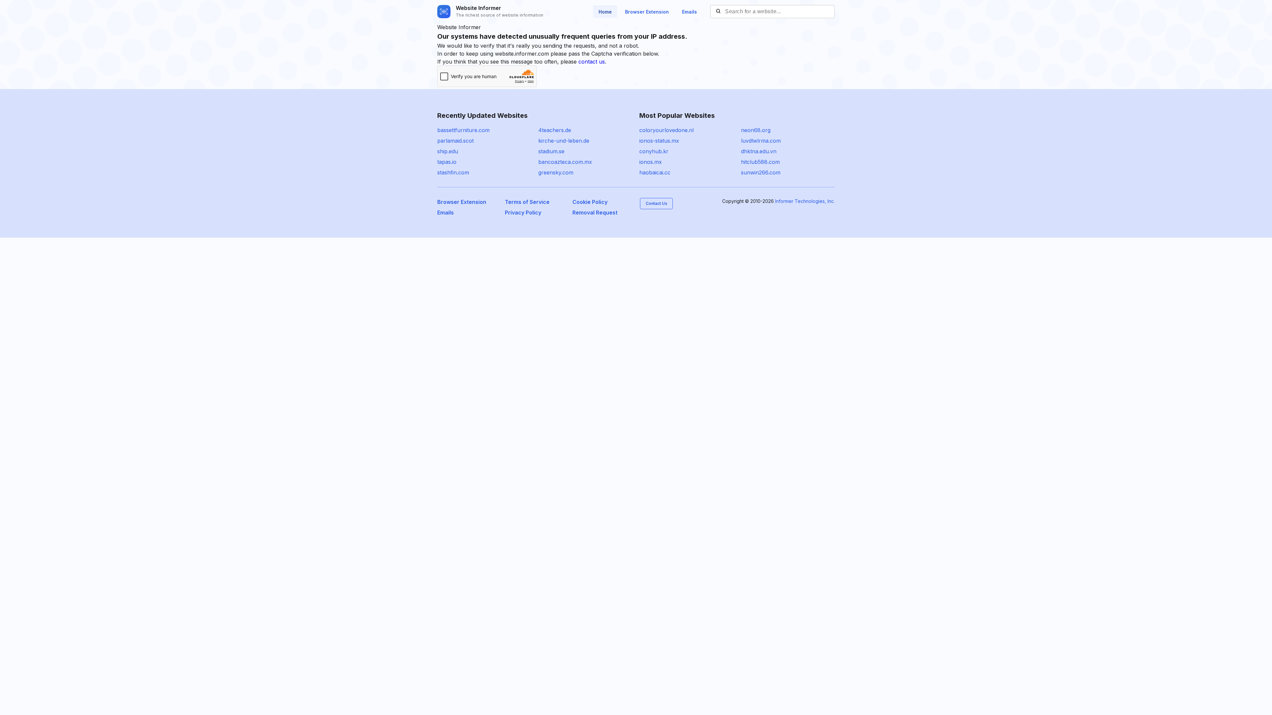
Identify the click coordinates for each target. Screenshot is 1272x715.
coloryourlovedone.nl (666, 130)
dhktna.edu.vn (758, 151)
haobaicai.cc (654, 172)
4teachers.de (554, 130)
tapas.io (446, 162)
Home (605, 12)
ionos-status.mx (659, 140)
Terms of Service (527, 202)
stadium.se (551, 151)
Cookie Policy (590, 202)
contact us (591, 61)
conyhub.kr (653, 151)
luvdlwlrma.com (761, 140)
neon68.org (755, 130)
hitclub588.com (760, 162)
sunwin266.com (760, 172)
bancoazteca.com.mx (565, 162)
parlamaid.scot (455, 140)
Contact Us (656, 203)
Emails (689, 12)
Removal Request (594, 212)
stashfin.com (453, 172)
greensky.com (555, 172)
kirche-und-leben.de (563, 140)
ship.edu (447, 151)
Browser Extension (647, 12)
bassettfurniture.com (463, 130)
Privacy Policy (523, 212)
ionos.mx (650, 162)
